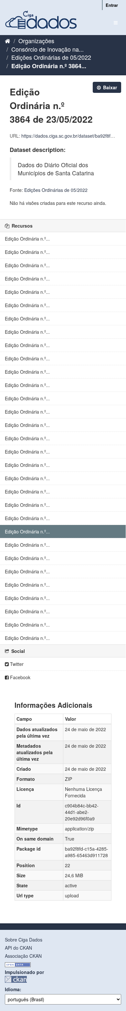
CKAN (16, 979)
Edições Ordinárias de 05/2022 (51, 57)
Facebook (19, 677)
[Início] (7, 40)
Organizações (36, 40)
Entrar (112, 5)
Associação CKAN (23, 956)
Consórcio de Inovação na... (47, 49)
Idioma (12, 989)
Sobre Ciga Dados (23, 939)
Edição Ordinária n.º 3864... (48, 66)
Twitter (16, 664)
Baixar (109, 87)
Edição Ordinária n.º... (27, 238)
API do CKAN (18, 947)
